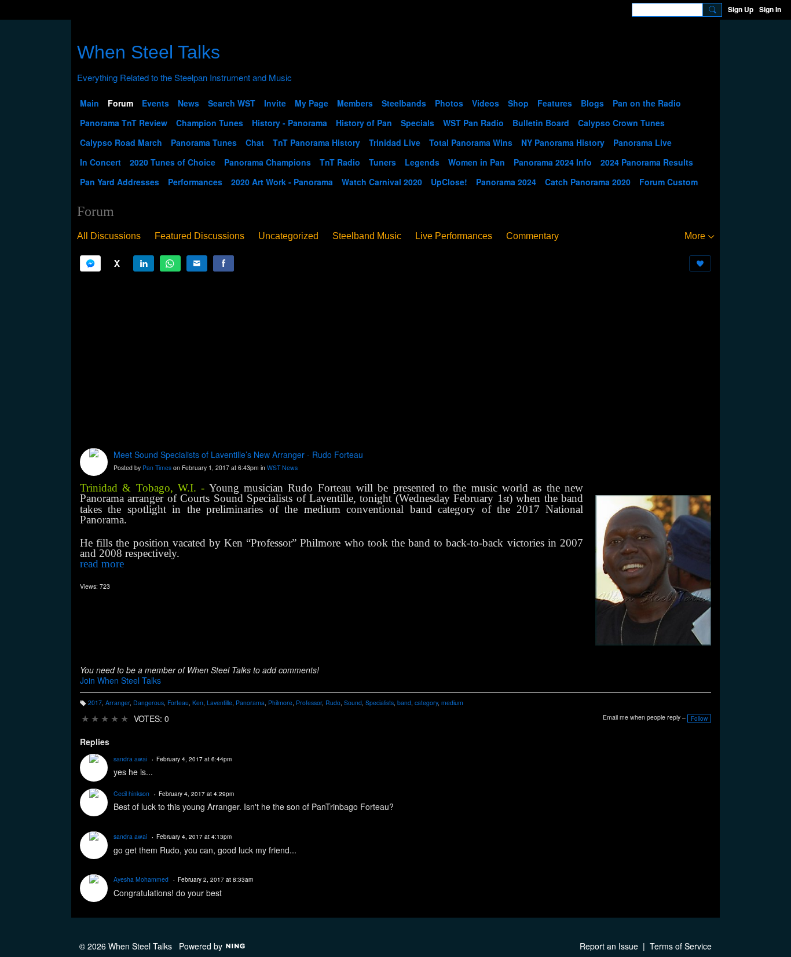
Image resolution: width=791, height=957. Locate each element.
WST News (282, 467)
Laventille (219, 702)
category (426, 702)
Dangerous (148, 702)
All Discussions (109, 236)
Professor (309, 702)
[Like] (700, 263)
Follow (699, 718)
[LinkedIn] (143, 263)
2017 (95, 702)
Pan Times (156, 467)
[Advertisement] (395, 360)
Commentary (532, 236)
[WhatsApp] (170, 263)
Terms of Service (681, 946)
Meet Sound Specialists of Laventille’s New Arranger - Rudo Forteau (238, 454)
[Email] (196, 263)
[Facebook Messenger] (90, 263)
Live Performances (453, 236)
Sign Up (740, 9)
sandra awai (130, 758)
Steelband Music (366, 236)
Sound (353, 702)
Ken (197, 702)
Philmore (280, 702)
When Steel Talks (148, 52)
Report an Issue (609, 946)
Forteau (178, 702)
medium (452, 702)
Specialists (379, 702)
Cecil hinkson (131, 793)
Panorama (250, 702)
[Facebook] (223, 263)
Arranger (117, 702)
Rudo (332, 702)
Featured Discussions (199, 236)
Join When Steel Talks (120, 680)
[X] (117, 263)
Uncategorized (288, 236)
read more (102, 564)
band (404, 702)
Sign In (770, 9)
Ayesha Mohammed (141, 879)
